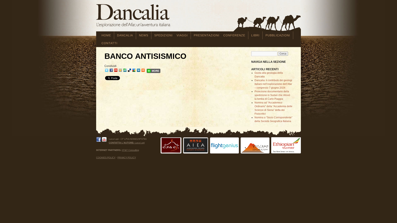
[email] (115, 70)
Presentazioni (206, 35)
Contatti (109, 43)
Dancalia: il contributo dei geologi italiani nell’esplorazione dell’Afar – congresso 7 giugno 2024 (273, 84)
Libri (255, 35)
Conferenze (234, 35)
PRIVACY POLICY (126, 157)
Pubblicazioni (277, 35)
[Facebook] (111, 70)
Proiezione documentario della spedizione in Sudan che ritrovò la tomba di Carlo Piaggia (272, 95)
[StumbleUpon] (125, 70)
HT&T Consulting (130, 150)
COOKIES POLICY (105, 157)
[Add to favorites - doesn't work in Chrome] (120, 70)
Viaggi (182, 35)
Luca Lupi (127, 142)
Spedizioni (163, 35)
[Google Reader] (134, 70)
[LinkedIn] (138, 70)
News (143, 35)
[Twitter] (106, 70)
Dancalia (125, 35)
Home (106, 35)
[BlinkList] (143, 70)
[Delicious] (129, 70)
